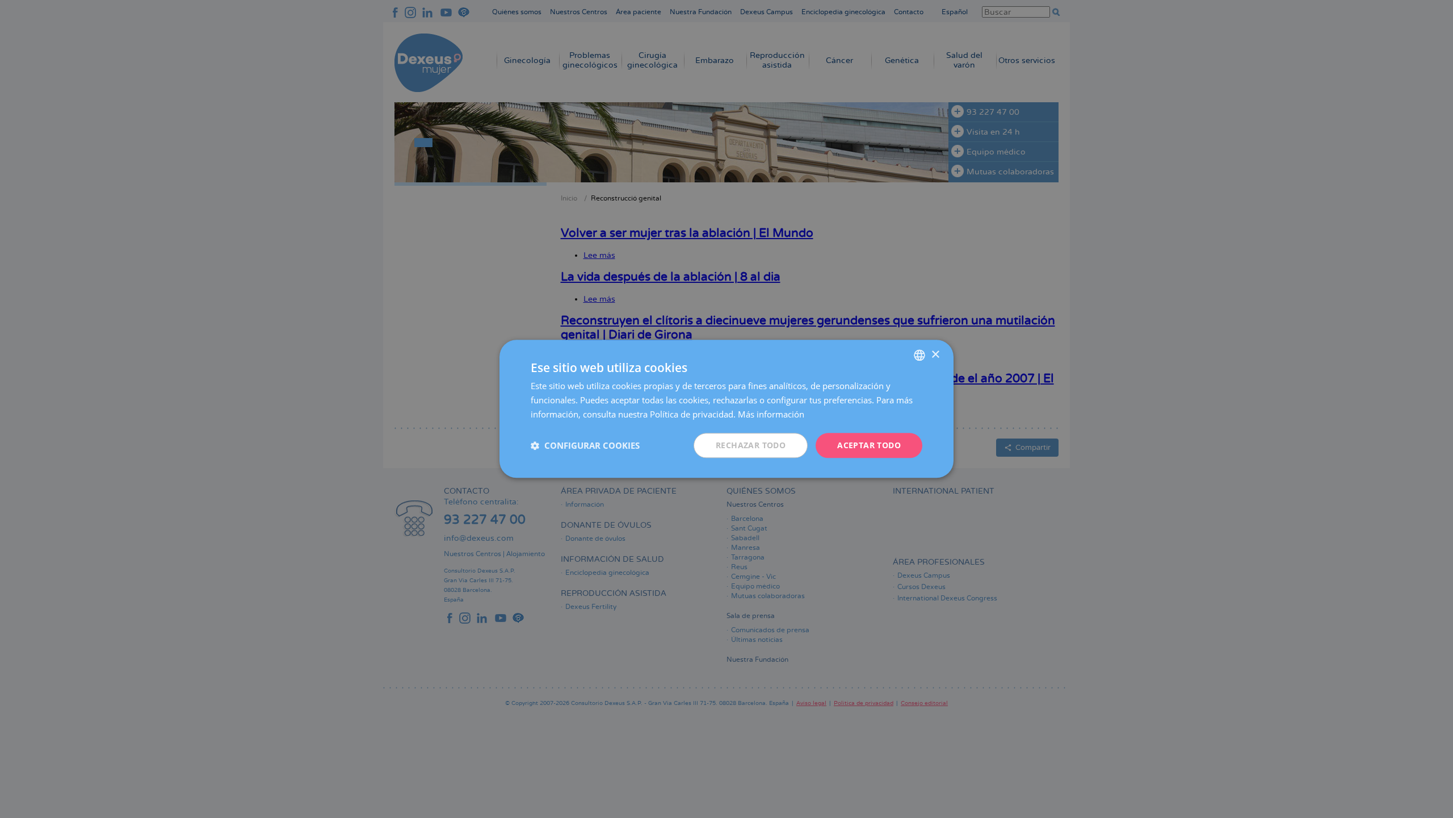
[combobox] (919, 355)
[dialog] (726, 409)
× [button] (935, 354)
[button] (585, 445)
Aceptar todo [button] (869, 445)
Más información (771, 414)
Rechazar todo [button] (751, 445)
